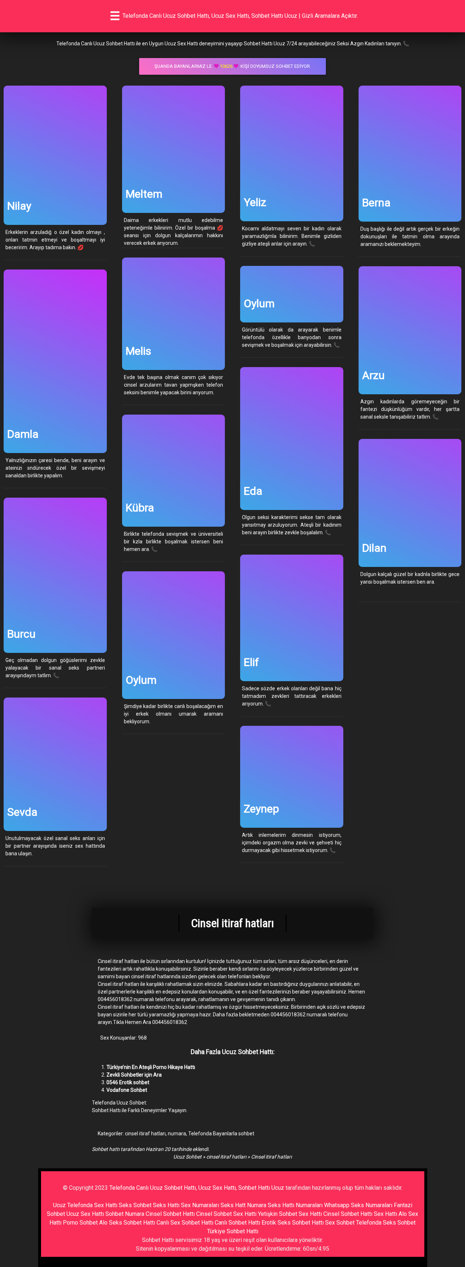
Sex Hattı (385, 1213)
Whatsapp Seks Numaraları (358, 1205)
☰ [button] (115, 16)
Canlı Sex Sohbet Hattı (185, 1222)
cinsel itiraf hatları (145, 1133)
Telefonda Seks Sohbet (386, 1222)
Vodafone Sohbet (126, 1090)
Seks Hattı (166, 1205)
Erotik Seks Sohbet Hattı (293, 1222)
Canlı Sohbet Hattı (237, 1222)
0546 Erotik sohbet (127, 1082)
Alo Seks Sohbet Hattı (127, 1222)
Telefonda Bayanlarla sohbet (221, 1133)
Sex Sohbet (340, 1222)
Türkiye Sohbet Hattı (232, 1231)
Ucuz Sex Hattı (85, 1213)
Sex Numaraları (200, 1205)
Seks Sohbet (135, 1205)
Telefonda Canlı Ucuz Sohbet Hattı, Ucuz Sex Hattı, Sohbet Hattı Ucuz (196, 1187)
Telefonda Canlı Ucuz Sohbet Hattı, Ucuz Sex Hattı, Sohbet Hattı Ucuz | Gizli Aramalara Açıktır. (240, 15)
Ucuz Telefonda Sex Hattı (85, 1205)
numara (177, 1133)
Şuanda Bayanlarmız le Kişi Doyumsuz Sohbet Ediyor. (232, 66)
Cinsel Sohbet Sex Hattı (226, 1213)
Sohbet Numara (124, 1213)
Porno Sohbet (80, 1222)
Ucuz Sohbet (187, 1157)
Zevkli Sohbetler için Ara (134, 1075)
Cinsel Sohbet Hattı (170, 1213)
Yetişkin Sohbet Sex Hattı (290, 1213)
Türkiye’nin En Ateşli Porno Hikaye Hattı (150, 1067)
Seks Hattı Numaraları (295, 1205)
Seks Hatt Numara (243, 1205)
